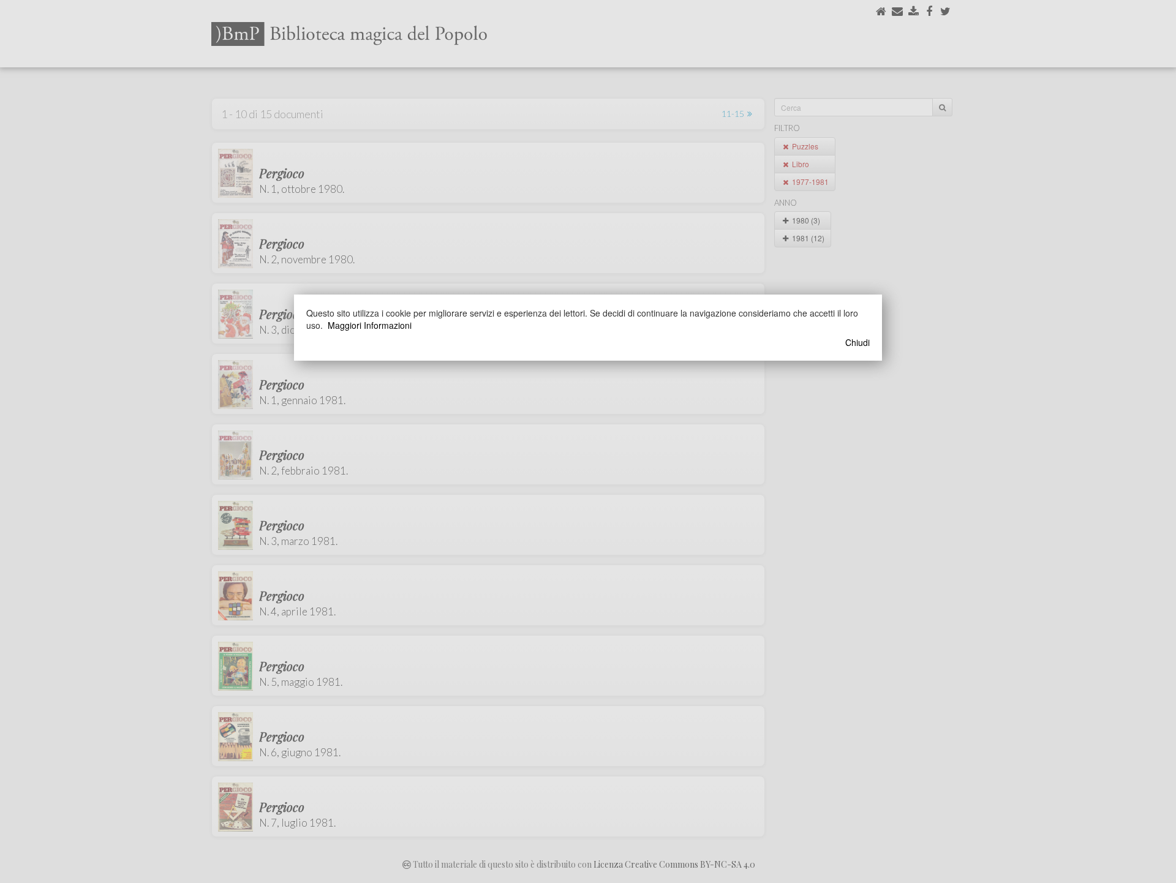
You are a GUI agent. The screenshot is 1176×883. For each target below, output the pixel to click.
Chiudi (857, 342)
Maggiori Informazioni (370, 325)
